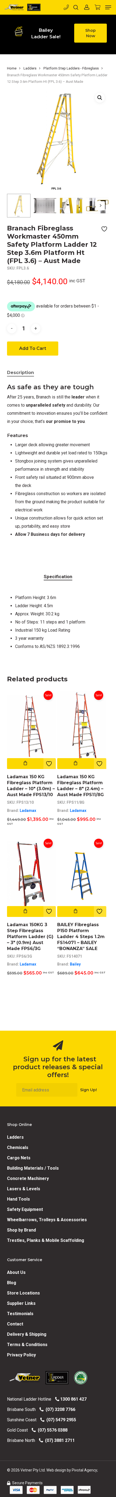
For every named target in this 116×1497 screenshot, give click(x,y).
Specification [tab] (58, 576)
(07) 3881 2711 (59, 1440)
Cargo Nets (18, 1157)
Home (11, 68)
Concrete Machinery (28, 1178)
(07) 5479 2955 (60, 1419)
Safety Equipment (25, 1209)
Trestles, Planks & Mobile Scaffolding (45, 1240)
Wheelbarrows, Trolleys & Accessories (47, 1219)
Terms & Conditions (27, 1344)
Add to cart (32, 348)
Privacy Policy (21, 1354)
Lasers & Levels (23, 1188)
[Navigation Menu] (108, 7)
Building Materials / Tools (33, 1168)
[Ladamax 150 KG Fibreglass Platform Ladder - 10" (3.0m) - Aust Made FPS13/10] (31, 728)
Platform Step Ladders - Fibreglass (71, 68)
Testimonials (20, 1313)
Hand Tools (18, 1199)
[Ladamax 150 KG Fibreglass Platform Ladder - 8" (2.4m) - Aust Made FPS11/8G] (81, 728)
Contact (15, 1324)
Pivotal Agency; (85, 1470)
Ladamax (28, 810)
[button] (90, 33)
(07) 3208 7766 (59, 1409)
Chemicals (17, 1147)
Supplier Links (21, 1303)
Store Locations (23, 1293)
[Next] (100, 205)
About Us (16, 1272)
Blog (11, 1282)
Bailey (75, 964)
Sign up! (88, 1089)
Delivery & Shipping (26, 1334)
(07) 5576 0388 (51, 1430)
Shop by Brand (21, 1230)
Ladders (29, 68)
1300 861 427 (73, 1399)
